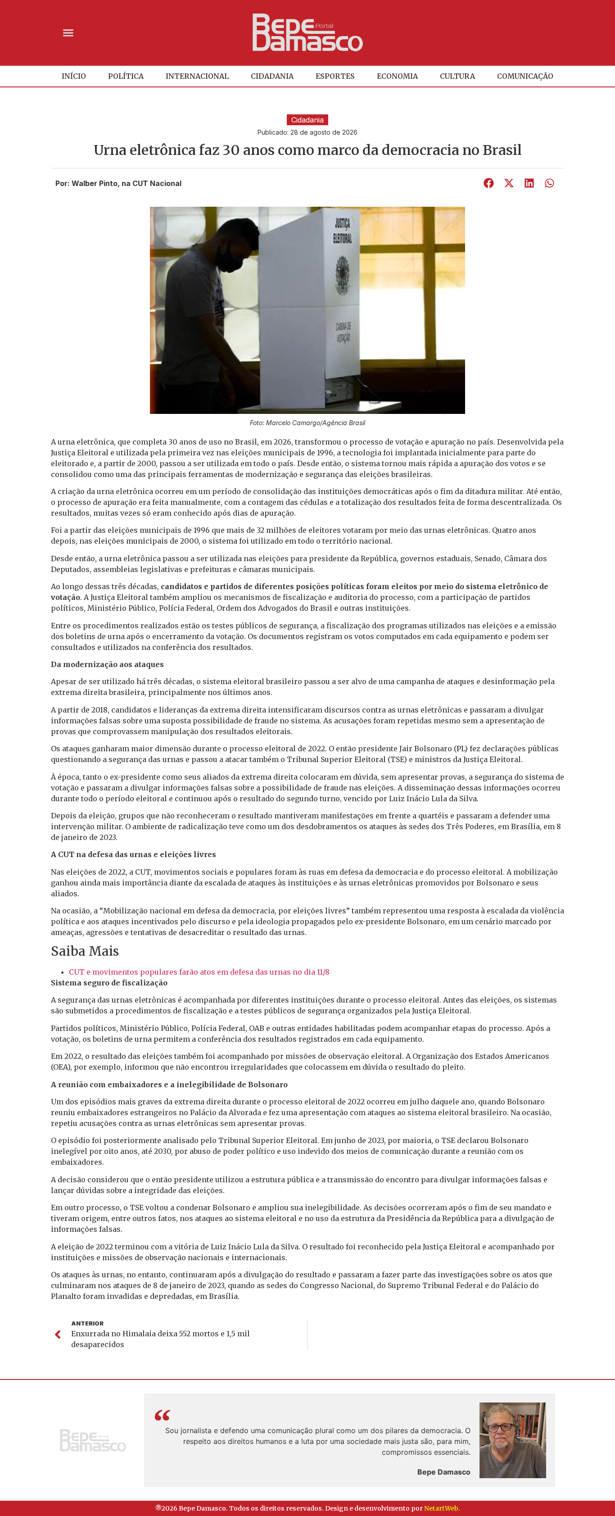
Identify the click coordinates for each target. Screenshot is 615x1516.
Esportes (335, 76)
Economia (397, 76)
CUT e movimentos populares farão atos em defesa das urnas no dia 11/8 (199, 971)
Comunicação (525, 76)
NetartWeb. (442, 1508)
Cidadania (272, 76)
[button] (68, 32)
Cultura (457, 76)
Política (126, 76)
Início (74, 76)
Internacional (197, 76)
